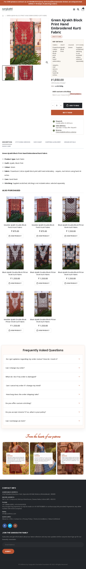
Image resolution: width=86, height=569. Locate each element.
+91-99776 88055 (39, 506)
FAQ (11, 519)
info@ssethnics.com (9, 514)
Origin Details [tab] (70, 142)
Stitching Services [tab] (22, 142)
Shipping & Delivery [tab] (53, 142)
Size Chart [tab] (38, 142)
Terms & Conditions (40, 519)
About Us (5, 519)
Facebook (4, 525)
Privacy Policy (27, 519)
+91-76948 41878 (7, 504)
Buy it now (67, 112)
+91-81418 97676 (20, 504)
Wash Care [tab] (6, 146)
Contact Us (18, 519)
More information (76, 94)
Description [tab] (7, 142)
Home (3, 16)
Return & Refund (54, 519)
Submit (8, 551)
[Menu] (74, 9)
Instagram (15, 525)
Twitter (10, 525)
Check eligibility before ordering (66, 132)
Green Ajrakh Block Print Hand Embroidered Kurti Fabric (66, 26)
